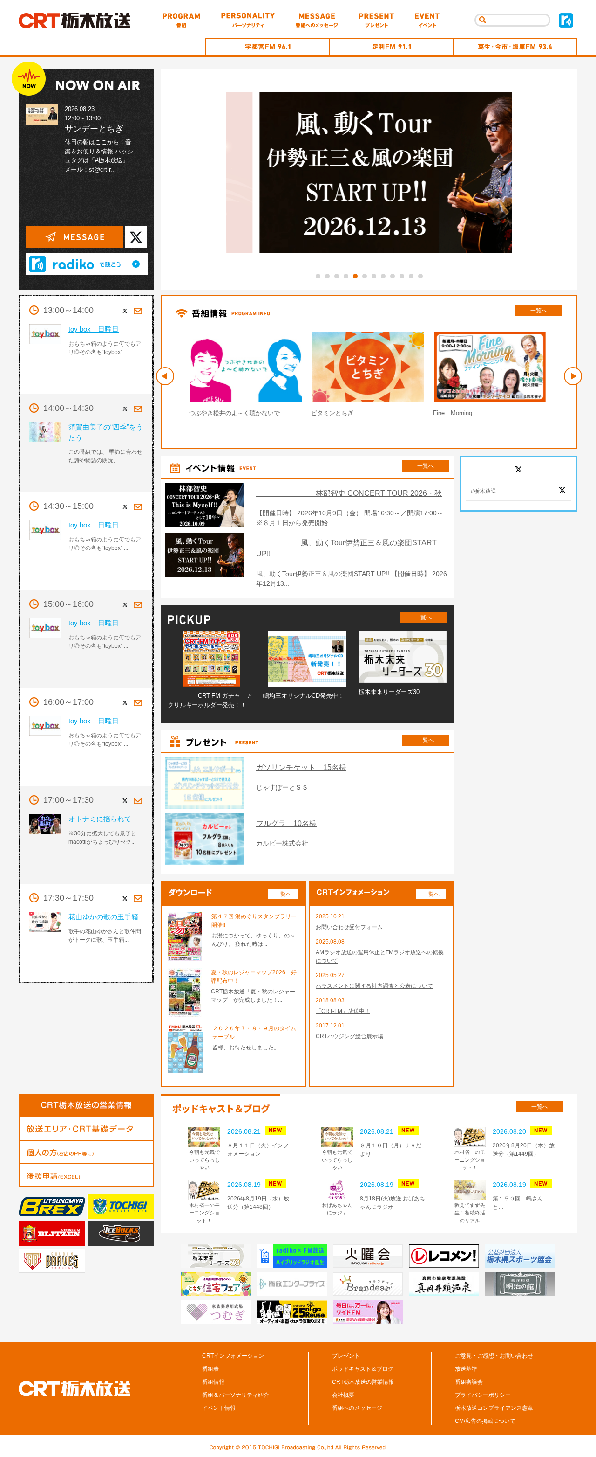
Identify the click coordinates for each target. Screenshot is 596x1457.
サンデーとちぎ (94, 128)
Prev (165, 376)
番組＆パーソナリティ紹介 (235, 1395)
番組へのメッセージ (357, 1408)
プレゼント (346, 1356)
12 (420, 276)
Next (573, 376)
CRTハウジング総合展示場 (349, 1036)
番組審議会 (469, 1382)
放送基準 (466, 1369)
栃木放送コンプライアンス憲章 (494, 1408)
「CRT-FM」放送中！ (343, 1011)
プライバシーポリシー (483, 1395)
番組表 (210, 1369)
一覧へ (538, 310)
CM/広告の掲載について (485, 1421)
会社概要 (343, 1395)
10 (402, 276)
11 (411, 276)
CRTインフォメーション (233, 1356)
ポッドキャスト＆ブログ (362, 1369)
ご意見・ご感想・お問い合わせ (494, 1356)
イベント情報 (219, 1408)
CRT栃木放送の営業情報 (363, 1382)
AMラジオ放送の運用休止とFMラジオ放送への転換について (380, 956)
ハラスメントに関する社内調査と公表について (374, 986)
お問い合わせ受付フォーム (349, 927)
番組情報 (213, 1382)
